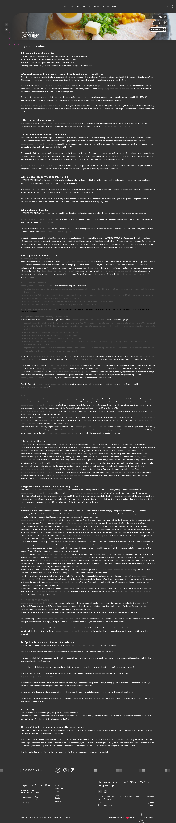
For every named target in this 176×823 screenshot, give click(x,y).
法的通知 (58, 801)
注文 (78, 6)
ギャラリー (86, 6)
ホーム (65, 6)
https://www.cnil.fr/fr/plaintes (35, 387)
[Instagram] (6, 29)
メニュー (106, 6)
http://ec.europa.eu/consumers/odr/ (37, 676)
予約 (71, 6)
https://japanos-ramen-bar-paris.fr (54, 85)
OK (151, 805)
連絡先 (114, 6)
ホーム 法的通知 (28, 32)
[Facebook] (6, 24)
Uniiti (152, 817)
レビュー (96, 6)
